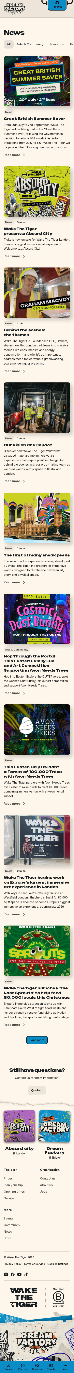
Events (8, 1218)
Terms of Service (34, 1263)
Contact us (47, 1178)
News (8, 1231)
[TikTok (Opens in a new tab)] (26, 1274)
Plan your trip (13, 1185)
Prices (8, 1178)
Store (7, 1238)
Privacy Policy (13, 1263)
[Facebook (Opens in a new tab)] (12, 1274)
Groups (9, 1198)
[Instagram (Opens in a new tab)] (6, 1274)
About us (46, 1185)
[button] (51, 1367)
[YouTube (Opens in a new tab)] (19, 1274)
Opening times (14, 1191)
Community (12, 1225)
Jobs (43, 1191)
